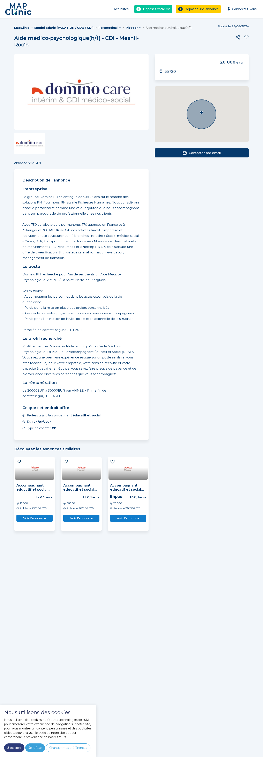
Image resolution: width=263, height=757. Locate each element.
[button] (237, 37)
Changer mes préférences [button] (68, 748)
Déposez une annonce (202, 9)
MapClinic (21, 28)
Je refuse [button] (35, 748)
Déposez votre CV (156, 9)
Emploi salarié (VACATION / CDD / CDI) (63, 28)
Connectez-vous (244, 9)
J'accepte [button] (14, 748)
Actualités (121, 9)
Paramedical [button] (108, 28)
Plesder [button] (132, 28)
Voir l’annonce (34, 518)
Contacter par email (205, 153)
